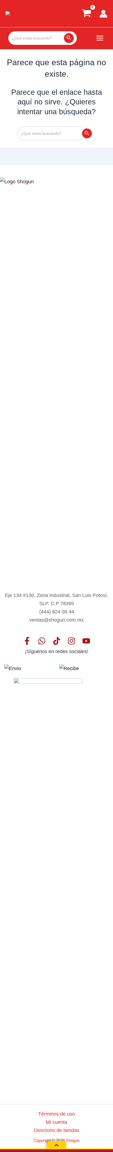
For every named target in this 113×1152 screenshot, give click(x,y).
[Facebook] (27, 641)
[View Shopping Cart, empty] (86, 13)
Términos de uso (56, 1114)
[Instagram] (71, 641)
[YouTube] (86, 641)
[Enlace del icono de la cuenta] (103, 14)
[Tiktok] (57, 641)
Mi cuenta (56, 1122)
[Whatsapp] (42, 641)
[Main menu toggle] (100, 38)
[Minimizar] (56, 1145)
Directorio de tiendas (56, 1130)
